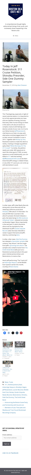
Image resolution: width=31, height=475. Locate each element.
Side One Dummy (21, 239)
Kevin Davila (14, 267)
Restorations (17, 395)
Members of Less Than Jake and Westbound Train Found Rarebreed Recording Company (14, 410)
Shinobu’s (5, 212)
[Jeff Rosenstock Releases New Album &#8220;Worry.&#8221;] (20, 344)
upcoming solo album (16, 245)
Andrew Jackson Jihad (15, 385)
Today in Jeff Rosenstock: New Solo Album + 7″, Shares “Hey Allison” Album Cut (7, 352)
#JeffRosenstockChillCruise (11, 159)
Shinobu (24, 395)
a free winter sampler (18, 241)
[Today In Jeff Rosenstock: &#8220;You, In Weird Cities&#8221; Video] (7, 364)
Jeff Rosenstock (19, 131)
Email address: (7, 435)
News (6, 382)
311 (9, 156)
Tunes (11, 382)
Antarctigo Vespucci (10, 262)
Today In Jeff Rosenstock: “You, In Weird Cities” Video (7, 370)
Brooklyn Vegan (21, 387)
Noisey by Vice (20, 139)
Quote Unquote (19, 392)
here (18, 235)
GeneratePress (15, 472)
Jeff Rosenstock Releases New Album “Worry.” (19, 350)
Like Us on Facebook (10, 453)
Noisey (11, 392)
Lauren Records (18, 390)
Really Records (7, 395)
